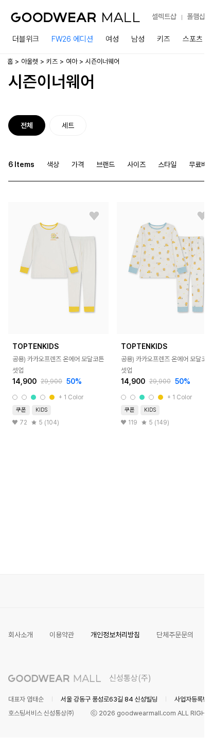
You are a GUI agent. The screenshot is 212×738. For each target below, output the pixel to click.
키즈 (163, 39)
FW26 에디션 (72, 39)
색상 (53, 164)
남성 (138, 39)
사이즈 (136, 164)
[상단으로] (154, 717)
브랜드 (105, 164)
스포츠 (193, 39)
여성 (112, 39)
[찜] (94, 216)
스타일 (167, 164)
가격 (78, 164)
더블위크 (25, 39)
